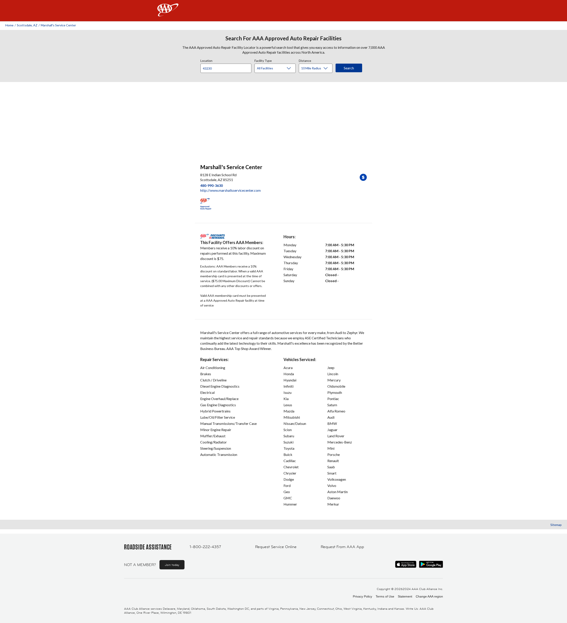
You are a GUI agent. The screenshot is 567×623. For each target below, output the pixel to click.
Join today (172, 565)
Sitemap (556, 525)
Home (9, 25)
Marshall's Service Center (58, 25)
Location (206, 60)
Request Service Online (276, 546)
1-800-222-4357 (205, 546)
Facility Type (263, 60)
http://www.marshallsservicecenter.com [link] (230, 190)
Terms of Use (385, 596)
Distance (305, 60)
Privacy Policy (362, 596)
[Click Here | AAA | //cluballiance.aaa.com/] (168, 13)
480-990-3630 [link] (211, 185)
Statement (405, 596)
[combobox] (227, 67)
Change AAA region (429, 596)
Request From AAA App (342, 546)
